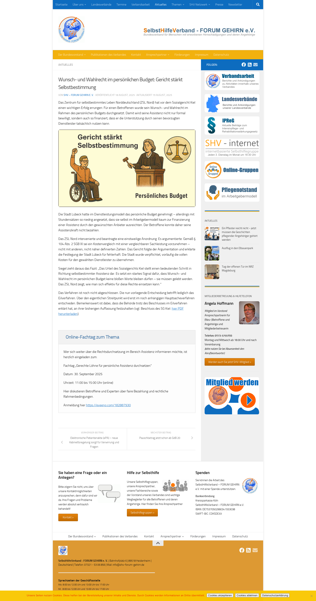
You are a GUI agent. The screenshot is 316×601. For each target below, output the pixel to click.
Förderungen (182, 54)
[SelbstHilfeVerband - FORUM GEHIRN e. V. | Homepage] (71, 29)
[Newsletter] (255, 64)
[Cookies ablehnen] (311, 596)
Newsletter (235, 4)
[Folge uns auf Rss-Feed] (249, 64)
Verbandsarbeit (140, 4)
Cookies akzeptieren (220, 595)
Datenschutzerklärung (275, 595)
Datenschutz (221, 54)
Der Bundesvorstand (70, 54)
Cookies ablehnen (247, 595)
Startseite (61, 4)
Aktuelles (160, 4)
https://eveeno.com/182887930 (108, 405)
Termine (121, 4)
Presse (219, 4)
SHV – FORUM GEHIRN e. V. (79, 95)
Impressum (201, 54)
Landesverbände (101, 4)
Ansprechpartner (156, 54)
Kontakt (136, 54)
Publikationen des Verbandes (108, 54)
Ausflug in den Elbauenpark (237, 248)
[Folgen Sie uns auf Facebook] (244, 64)
